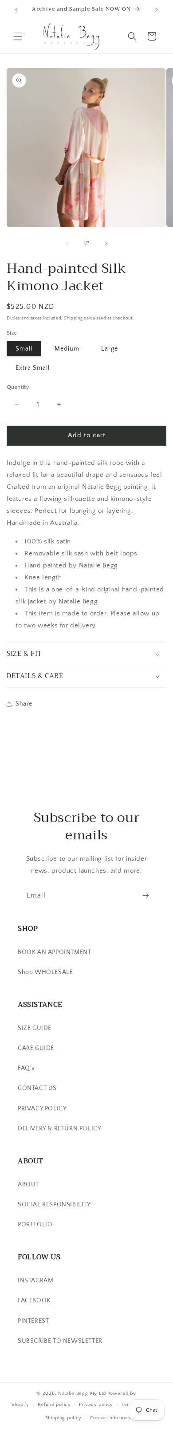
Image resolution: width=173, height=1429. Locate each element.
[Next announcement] (156, 10)
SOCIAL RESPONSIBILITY (54, 1204)
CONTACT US (37, 1088)
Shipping (73, 318)
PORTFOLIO (35, 1224)
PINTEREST (33, 1321)
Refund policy (54, 1404)
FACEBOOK (34, 1300)
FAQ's (26, 1068)
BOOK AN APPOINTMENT (54, 952)
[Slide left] (67, 243)
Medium (67, 348)
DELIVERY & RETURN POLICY (59, 1128)
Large (109, 348)
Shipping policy (63, 1418)
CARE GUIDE (36, 1048)
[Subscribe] (145, 896)
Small (24, 348)
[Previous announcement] (16, 10)
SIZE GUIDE (34, 1028)
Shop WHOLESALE (45, 972)
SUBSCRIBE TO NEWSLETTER (60, 1341)
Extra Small (33, 367)
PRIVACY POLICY (42, 1108)
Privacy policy (96, 1404)
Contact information (113, 1418)
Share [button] (24, 703)
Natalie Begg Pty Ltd (82, 1393)
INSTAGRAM (35, 1280)
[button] (18, 36)
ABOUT (28, 1184)
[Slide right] (106, 243)
